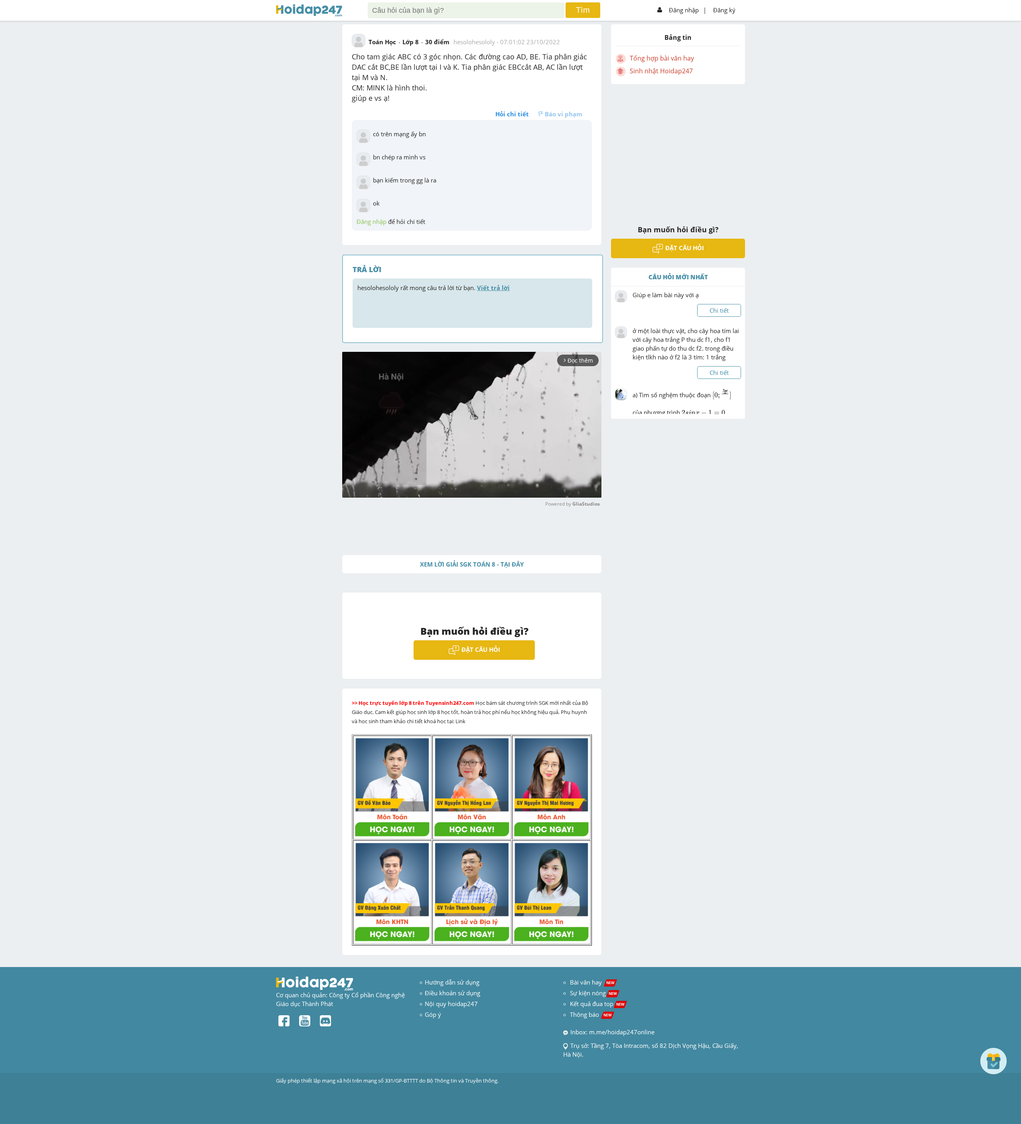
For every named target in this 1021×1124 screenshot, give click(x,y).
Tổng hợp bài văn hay (662, 58)
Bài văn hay (591, 982)
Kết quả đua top (597, 1004)
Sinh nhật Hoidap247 (661, 71)
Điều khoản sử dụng (452, 993)
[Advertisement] (678, 149)
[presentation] (721, 397)
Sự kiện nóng (593, 993)
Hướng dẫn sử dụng (452, 982)
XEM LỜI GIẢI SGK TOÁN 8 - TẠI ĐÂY (472, 564)
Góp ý (433, 1014)
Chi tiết (719, 310)
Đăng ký (724, 10)
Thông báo (591, 1014)
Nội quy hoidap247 (451, 1004)
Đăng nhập (684, 10)
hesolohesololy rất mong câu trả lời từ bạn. (433, 288)
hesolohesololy (474, 42)
